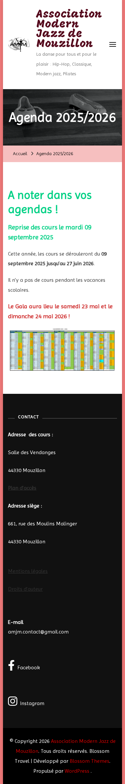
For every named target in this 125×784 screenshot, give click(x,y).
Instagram (32, 703)
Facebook (28, 667)
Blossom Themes (89, 761)
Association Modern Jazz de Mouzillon (69, 29)
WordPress (77, 771)
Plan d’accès (22, 488)
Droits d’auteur (25, 589)
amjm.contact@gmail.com (38, 632)
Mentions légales (28, 571)
